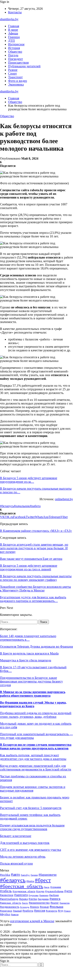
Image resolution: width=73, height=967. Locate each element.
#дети (68, 891)
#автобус (25, 875)
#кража (23, 898)
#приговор (6, 910)
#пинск (34, 906)
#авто (15, 874)
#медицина (43, 899)
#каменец (43, 895)
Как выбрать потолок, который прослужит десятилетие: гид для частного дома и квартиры (33, 757)
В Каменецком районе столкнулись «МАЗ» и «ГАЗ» (36, 530)
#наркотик (65, 903)
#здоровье (34, 895)
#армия (34, 875)
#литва (33, 898)
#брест (43, 880)
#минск (54, 899)
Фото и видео (17, 81)
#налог (54, 902)
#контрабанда (9, 898)
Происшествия (18, 62)
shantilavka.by (9, 19)
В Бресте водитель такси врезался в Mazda (29, 653)
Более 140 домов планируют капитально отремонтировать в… (28, 637)
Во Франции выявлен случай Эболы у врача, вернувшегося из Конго (33, 704)
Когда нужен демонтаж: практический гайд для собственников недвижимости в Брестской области (35, 767)
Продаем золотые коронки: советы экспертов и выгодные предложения (32, 788)
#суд (60, 910)
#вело (46, 887)
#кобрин (54, 895)
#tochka (5, 874)
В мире (13, 29)
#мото (25, 903)
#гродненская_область (24, 891)
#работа (35, 506)
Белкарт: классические (15, 836)
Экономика (16, 84)
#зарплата (21, 895)
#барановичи (48, 875)
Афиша (13, 33)
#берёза (30, 881)
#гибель (6, 891)
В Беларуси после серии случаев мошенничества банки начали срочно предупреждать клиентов (35, 746)
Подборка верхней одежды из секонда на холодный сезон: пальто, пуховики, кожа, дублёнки (35, 714)
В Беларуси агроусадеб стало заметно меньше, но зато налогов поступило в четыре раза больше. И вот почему (34, 548)
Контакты (15, 12)
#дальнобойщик (54, 891)
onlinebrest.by (64, 499)
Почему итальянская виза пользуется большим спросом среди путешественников (32, 827)
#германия (55, 887)
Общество (15, 51)
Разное (12, 70)
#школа (14, 914)
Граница (14, 37)
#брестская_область (21, 886)
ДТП (11, 40)
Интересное (16, 44)
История (14, 48)
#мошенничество (39, 902)
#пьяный (17, 910)
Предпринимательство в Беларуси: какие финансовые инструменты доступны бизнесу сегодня (31, 681)
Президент (15, 59)
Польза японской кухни (16, 863)
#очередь (24, 907)
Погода (13, 55)
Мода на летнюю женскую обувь (22, 856)
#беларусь (7, 506)
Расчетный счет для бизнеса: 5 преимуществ (30, 808)
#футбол (5, 914)
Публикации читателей (24, 66)
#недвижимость (9, 906)
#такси (67, 911)
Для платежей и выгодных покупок (24, 843)
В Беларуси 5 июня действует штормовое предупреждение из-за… (28, 479)
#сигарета (51, 910)
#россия (39, 910)
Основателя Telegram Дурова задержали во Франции (36, 646)
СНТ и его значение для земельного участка (30, 849)
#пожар (44, 906)
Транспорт (15, 77)
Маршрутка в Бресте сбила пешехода (25, 660)
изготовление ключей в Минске (32, 921)
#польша (56, 907)
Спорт (12, 73)
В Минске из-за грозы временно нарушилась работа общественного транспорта (32, 693)
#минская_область (10, 902)
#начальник (22, 506)
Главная (13, 26)
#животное (6, 895)
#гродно (40, 891)
